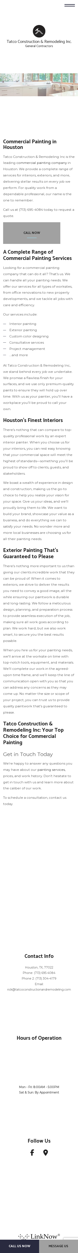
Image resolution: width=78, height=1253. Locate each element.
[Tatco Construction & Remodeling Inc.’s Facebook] (32, 1154)
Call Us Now (19, 1246)
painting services (51, 770)
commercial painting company (41, 163)
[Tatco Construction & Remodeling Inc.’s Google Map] (45, 1154)
